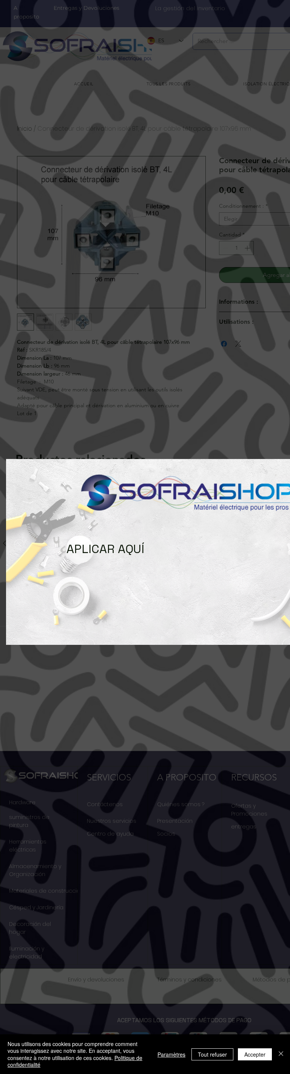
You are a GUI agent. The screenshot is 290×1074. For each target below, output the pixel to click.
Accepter (254, 1054)
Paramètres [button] (171, 1054)
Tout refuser (212, 1054)
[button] (19, 544)
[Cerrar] (280, 1054)
